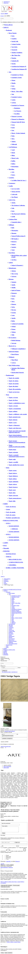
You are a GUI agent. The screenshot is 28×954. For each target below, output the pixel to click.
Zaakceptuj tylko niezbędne (6, 885)
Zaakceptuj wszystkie (5, 886)
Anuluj (2, 952)
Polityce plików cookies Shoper (13, 942)
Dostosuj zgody (16, 885)
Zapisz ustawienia (8, 952)
